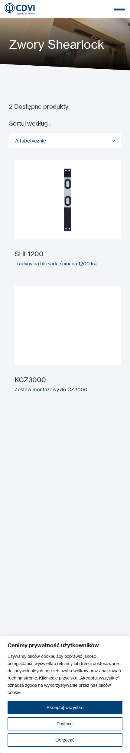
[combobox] (65, 140)
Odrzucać (65, 739)
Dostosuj (65, 723)
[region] (65, 694)
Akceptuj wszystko (65, 707)
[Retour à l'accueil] (20, 9)
